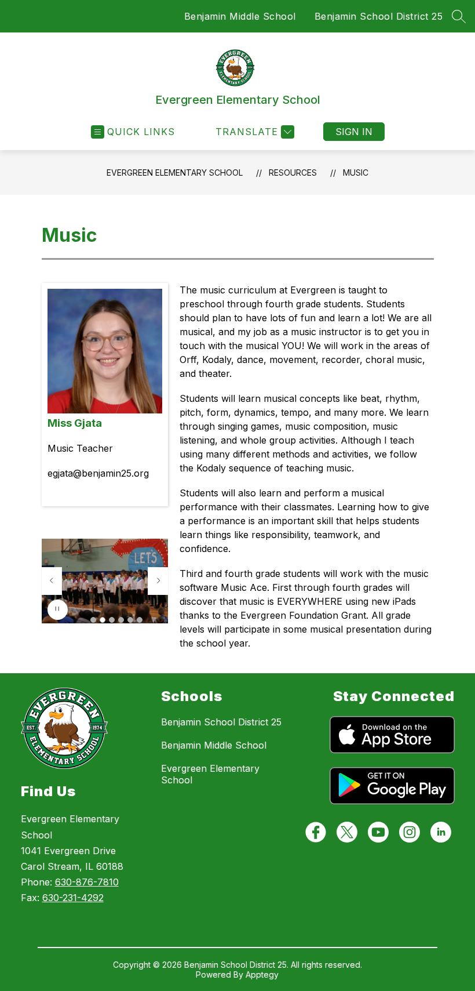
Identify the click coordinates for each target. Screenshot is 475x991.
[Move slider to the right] (158, 581)
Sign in (353, 131)
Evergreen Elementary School (175, 172)
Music (355, 172)
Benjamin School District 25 (379, 16)
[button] (93, 620)
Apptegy (262, 974)
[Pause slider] (58, 610)
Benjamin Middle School (240, 16)
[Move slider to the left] (51, 581)
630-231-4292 (73, 897)
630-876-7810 (87, 882)
